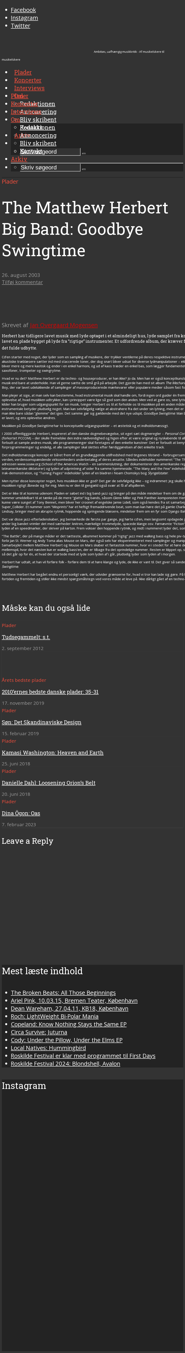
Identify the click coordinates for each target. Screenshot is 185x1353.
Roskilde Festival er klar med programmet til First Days (83, 1056)
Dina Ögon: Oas (21, 813)
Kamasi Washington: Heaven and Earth (53, 752)
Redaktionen (37, 127)
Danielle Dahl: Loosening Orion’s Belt (48, 782)
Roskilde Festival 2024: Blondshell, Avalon (65, 1064)
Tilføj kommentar (22, 281)
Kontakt (31, 151)
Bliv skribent (38, 119)
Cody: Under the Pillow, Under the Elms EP (67, 1040)
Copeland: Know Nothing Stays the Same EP (69, 1024)
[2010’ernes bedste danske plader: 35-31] (18, 672)
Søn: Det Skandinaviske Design (41, 722)
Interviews (29, 88)
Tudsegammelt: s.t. (26, 637)
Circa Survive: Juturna (39, 1032)
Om (15, 119)
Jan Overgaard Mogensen (64, 325)
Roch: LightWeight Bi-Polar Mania (55, 1016)
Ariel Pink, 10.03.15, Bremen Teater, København (74, 1000)
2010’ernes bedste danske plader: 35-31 (50, 691)
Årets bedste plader (24, 680)
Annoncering (38, 135)
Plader (19, 96)
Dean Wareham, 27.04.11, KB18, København (69, 1008)
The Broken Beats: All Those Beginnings (63, 993)
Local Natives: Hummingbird (48, 1048)
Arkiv (19, 159)
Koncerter (24, 103)
